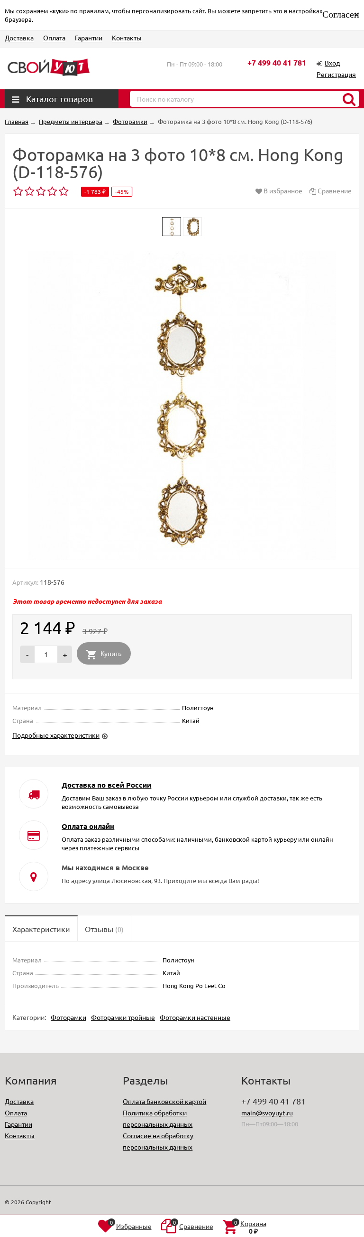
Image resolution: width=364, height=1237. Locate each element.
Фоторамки (68, 1017)
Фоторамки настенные (195, 1017)
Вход (332, 62)
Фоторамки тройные (123, 1017)
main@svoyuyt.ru (267, 1112)
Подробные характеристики (56, 735)
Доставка (19, 37)
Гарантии (88, 37)
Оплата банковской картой (164, 1101)
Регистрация (336, 74)
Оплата (54, 37)
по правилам (89, 11)
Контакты (127, 37)
